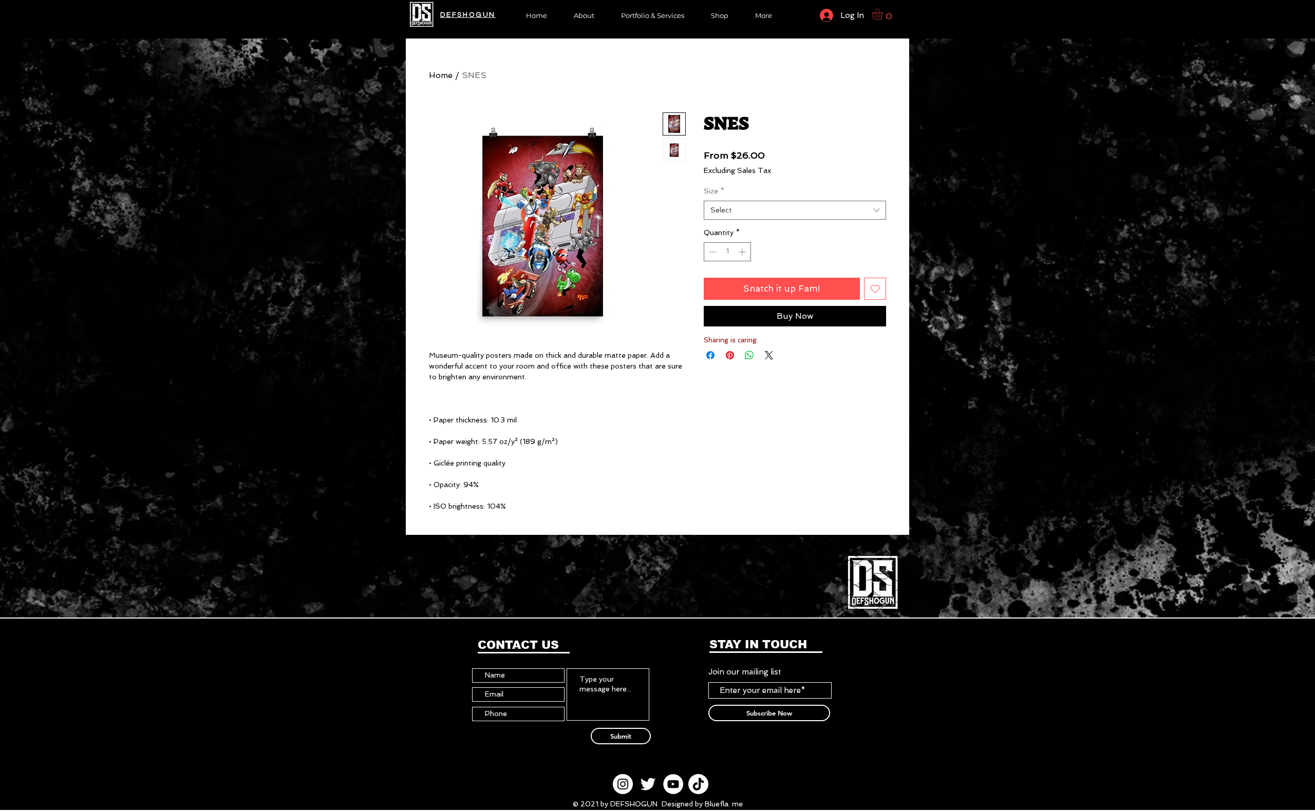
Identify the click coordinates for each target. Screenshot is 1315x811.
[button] (720, 14)
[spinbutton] (727, 252)
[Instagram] (623, 784)
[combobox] (795, 210)
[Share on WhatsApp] (749, 355)
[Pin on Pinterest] (730, 355)
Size (714, 191)
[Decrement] (711, 252)
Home (441, 75)
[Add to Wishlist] (875, 289)
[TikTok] (698, 784)
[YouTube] (673, 784)
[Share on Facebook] (710, 355)
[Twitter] (648, 784)
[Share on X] (769, 355)
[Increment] (743, 252)
